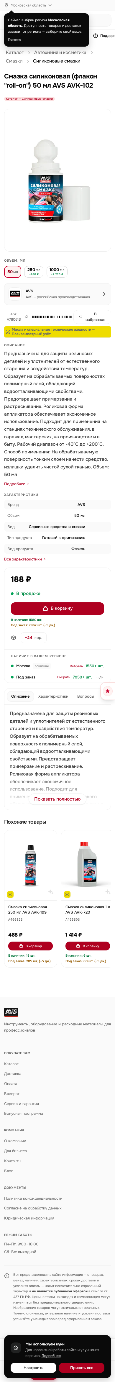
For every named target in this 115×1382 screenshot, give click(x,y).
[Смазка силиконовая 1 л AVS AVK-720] (87, 865)
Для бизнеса (15, 1150)
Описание (20, 696)
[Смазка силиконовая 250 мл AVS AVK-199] (30, 865)
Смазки (14, 61)
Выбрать (76, 666)
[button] (49, 317)
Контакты (12, 1160)
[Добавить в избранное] (49, 837)
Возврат (11, 1093)
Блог (8, 1170)
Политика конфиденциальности (33, 1198)
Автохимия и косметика (60, 52)
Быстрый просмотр (33, 893)
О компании (15, 1140)
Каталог (15, 52)
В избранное (95, 317)
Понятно (14, 39)
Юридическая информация (29, 1218)
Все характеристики (23, 559)
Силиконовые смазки (56, 61)
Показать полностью (57, 799)
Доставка (12, 1073)
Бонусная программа (23, 1113)
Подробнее (14, 483)
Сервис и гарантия (21, 1103)
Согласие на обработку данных (33, 1208)
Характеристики (53, 696)
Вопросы (85, 696)
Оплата (10, 1083)
